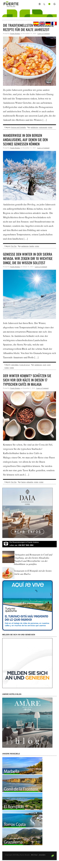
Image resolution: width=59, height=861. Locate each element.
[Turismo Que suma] (29, 605)
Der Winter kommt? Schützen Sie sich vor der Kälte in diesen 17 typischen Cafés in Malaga (27, 380)
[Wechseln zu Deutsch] (48, 23)
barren (23, 482)
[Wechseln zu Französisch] (54, 23)
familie (31, 246)
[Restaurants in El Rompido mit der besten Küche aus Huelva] (8, 578)
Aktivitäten (14, 365)
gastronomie (43, 127)
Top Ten (13, 246)
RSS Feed (34, 855)
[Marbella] (22, 773)
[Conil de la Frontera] (22, 791)
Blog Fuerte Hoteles (29, 11)
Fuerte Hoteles (15, 33)
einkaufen (29, 482)
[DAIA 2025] (29, 513)
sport (44, 365)
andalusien (34, 127)
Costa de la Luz (24, 365)
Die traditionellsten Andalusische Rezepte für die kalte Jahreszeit (28, 27)
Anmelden (42, 855)
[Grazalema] (22, 844)
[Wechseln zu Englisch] (42, 23)
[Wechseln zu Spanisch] (36, 23)
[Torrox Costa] (22, 826)
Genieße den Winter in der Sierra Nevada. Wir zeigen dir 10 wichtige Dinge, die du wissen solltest (27, 258)
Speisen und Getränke (18, 127)
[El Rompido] (22, 808)
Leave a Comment (44, 33)
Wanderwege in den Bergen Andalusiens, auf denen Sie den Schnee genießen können (25, 139)
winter (50, 127)
